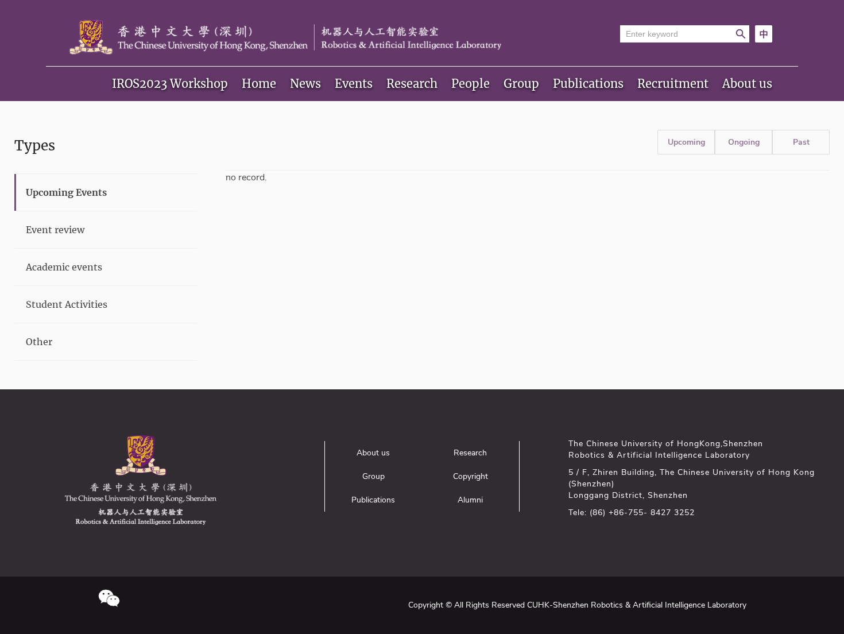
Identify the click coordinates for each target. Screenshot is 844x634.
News (305, 83)
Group (521, 83)
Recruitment (673, 83)
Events (354, 83)
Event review (55, 229)
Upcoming (686, 142)
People (470, 83)
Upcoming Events (66, 192)
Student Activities (66, 304)
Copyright (470, 476)
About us (747, 83)
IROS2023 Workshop (170, 83)
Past (801, 142)
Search (740, 33)
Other (39, 341)
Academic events (64, 267)
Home (259, 83)
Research (412, 83)
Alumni (470, 499)
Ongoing (744, 142)
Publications (588, 83)
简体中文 (763, 33)
